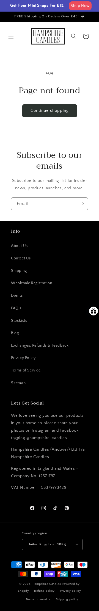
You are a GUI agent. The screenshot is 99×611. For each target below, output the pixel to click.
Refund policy (44, 591)
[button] (11, 36)
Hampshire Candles (46, 584)
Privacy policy (70, 591)
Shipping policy (67, 599)
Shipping (19, 271)
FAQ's (16, 308)
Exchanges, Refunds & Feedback (39, 345)
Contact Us (21, 258)
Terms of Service (26, 370)
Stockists (19, 320)
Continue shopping (50, 110)
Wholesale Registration (31, 283)
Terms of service (38, 599)
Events (17, 295)
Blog (15, 333)
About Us (19, 246)
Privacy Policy (23, 358)
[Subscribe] (82, 203)
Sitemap (18, 383)
